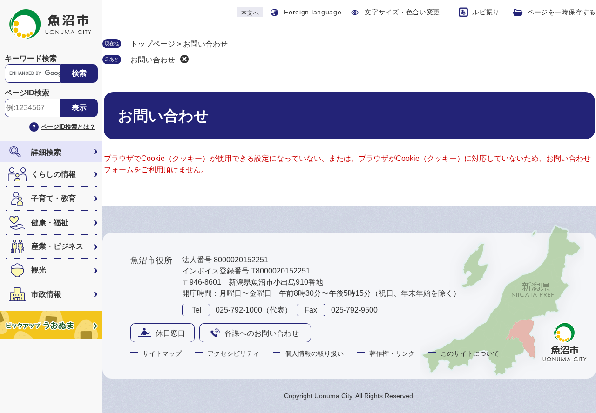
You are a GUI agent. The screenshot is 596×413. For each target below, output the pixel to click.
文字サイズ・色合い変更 (402, 12)
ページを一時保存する (562, 12)
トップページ (152, 44)
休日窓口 (170, 333)
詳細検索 (46, 152)
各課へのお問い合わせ (261, 333)
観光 (38, 270)
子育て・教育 (53, 198)
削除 (184, 59)
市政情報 (46, 294)
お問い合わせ (152, 60)
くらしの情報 (53, 174)
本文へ (250, 13)
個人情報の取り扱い (314, 353)
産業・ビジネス (57, 246)
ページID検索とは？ (68, 126)
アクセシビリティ (233, 353)
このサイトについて (469, 353)
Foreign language (312, 12)
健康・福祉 (49, 222)
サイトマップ (162, 353)
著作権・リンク (392, 353)
